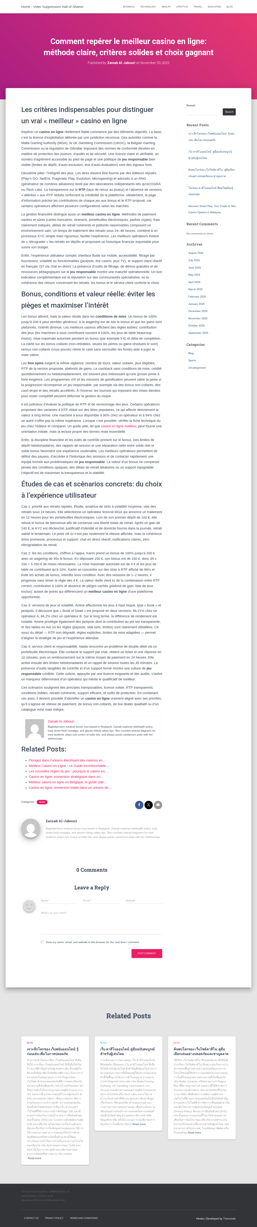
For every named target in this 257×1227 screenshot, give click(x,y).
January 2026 (196, 303)
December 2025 (198, 311)
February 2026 (197, 296)
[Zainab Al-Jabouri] (30, 827)
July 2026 (194, 260)
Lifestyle (182, 6)
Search (190, 105)
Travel (198, 6)
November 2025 (198, 318)
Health (166, 6)
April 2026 (194, 282)
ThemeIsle (229, 1218)
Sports (192, 360)
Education (214, 6)
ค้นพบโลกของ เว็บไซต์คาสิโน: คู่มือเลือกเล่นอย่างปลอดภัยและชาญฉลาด (201, 1051)
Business (129, 6)
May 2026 (194, 274)
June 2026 (194, 267)
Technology (148, 6)
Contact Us (31, 1218)
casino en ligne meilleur (118, 426)
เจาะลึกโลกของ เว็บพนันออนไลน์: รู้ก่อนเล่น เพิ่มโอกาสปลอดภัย (52, 1051)
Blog (230, 6)
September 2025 (198, 332)
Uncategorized (197, 367)
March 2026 (195, 289)
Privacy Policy (54, 1218)
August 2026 (195, 252)
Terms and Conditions (84, 1218)
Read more (34, 1158)
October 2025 (196, 325)
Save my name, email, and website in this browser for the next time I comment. (93, 942)
